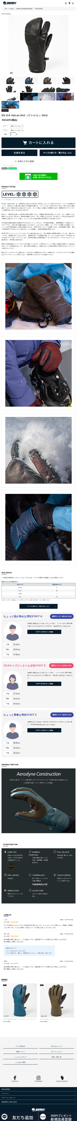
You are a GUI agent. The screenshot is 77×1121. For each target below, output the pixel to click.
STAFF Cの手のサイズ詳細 (44, 730)
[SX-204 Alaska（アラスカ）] (57, 1000)
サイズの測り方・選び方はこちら (57, 152)
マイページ (5, 1093)
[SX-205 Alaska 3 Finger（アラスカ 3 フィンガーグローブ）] (20, 1000)
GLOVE (12, 8)
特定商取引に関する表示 (9, 1102)
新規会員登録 (6, 1089)
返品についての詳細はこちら (10, 165)
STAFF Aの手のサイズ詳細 (44, 632)
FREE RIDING (39, 8)
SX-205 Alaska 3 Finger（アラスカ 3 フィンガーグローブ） (19, 1019)
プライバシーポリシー (9, 1098)
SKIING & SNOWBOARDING (24, 8)
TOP (6, 8)
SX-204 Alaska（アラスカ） (48, 1019)
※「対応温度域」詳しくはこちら (12, 199)
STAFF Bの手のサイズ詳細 (44, 684)
